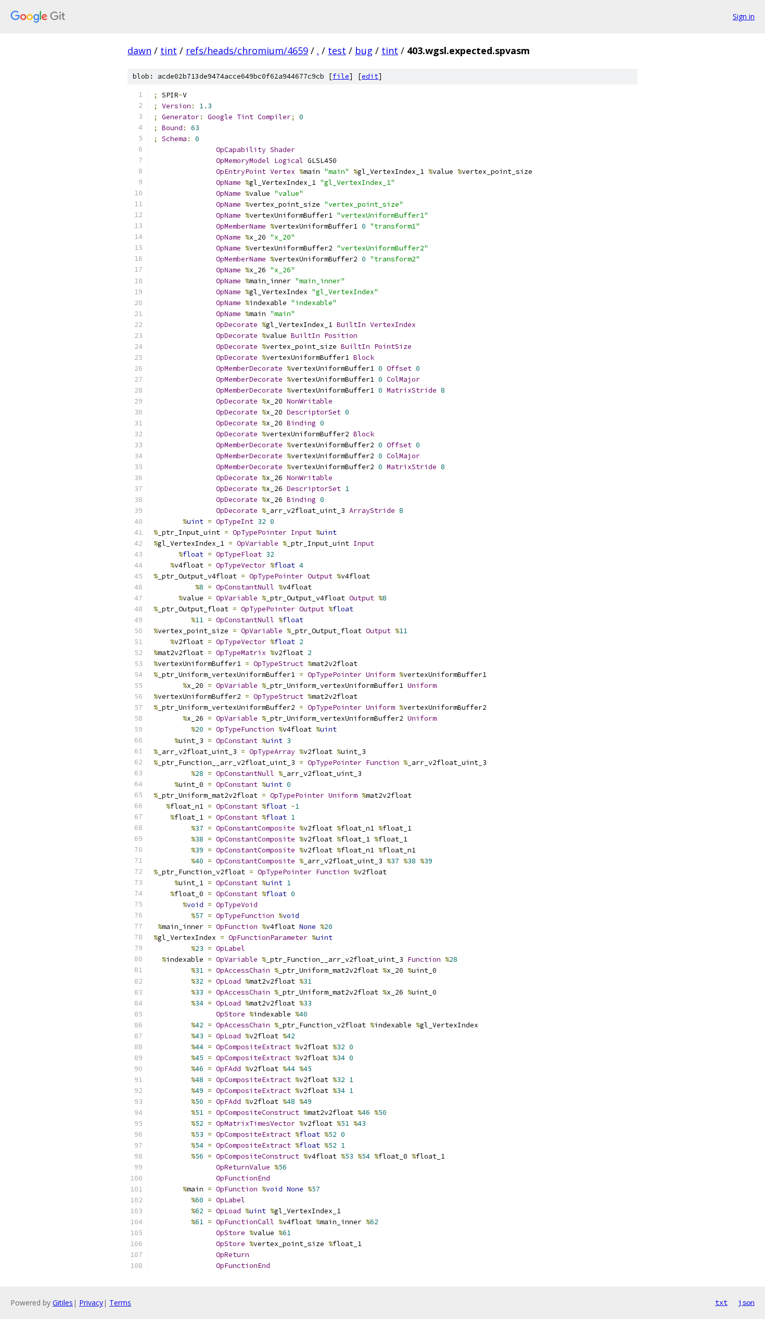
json (746, 1302)
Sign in (744, 16)
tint (168, 50)
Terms (120, 1303)
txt (721, 1302)
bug (364, 50)
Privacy (91, 1303)
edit (370, 76)
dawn (139, 50)
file (341, 76)
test (337, 50)
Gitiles (63, 1303)
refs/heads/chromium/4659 (247, 50)
